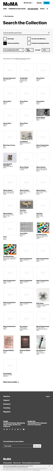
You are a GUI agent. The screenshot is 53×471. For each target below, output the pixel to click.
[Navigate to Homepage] (10, 4)
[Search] (47, 8)
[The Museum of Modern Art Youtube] (23, 429)
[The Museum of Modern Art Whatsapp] (20, 429)
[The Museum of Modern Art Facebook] (7, 429)
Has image (11, 38)
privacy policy (36, 469)
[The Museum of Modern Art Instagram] (4, 429)
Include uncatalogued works (40, 43)
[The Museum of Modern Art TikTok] (15, 429)
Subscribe (37, 446)
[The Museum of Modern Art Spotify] (18, 429)
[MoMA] (7, 459)
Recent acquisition (13, 43)
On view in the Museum (38, 38)
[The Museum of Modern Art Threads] (12, 429)
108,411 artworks (20, 58)
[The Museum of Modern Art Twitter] (9, 429)
